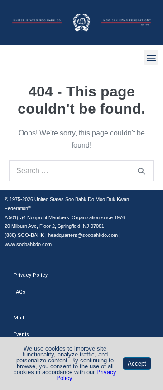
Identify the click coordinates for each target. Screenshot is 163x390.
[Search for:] (81, 170)
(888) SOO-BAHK (24, 235)
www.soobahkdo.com (28, 244)
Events (21, 334)
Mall (19, 318)
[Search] (141, 171)
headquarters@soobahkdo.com (83, 235)
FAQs (19, 292)
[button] (151, 57)
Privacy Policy (31, 275)
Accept (137, 363)
